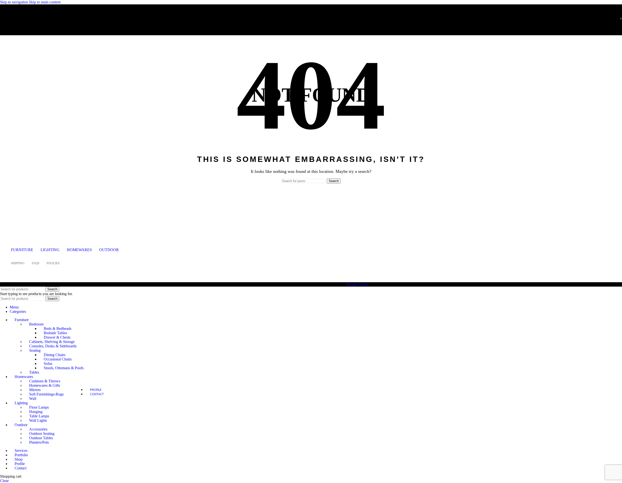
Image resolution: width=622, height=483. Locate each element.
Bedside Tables (55, 333)
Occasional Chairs (58, 359)
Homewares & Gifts (44, 385)
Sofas (48, 363)
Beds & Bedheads (57, 328)
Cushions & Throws (44, 381)
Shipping (18, 263)
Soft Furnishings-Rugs (46, 394)
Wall (32, 398)
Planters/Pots (39, 442)
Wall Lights (38, 420)
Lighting (50, 250)
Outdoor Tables (41, 438)
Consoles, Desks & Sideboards (53, 346)
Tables (34, 372)
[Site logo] (35, 28)
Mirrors (35, 390)
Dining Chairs (54, 355)
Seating (35, 350)
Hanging (36, 412)
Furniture (22, 250)
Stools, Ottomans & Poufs (64, 368)
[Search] (611, 21)
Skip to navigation (14, 2)
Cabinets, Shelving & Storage (52, 342)
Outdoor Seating (41, 433)
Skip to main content (44, 2)
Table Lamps (39, 416)
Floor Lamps (39, 407)
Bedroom (36, 324)
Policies (53, 263)
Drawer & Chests (57, 337)
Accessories (38, 429)
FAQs (35, 263)
